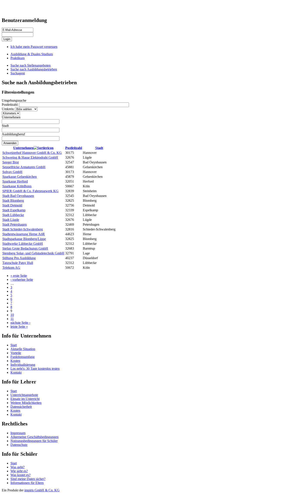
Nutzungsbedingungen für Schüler (34, 441)
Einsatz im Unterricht (25, 399)
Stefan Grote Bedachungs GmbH (25, 248)
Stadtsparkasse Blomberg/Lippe (24, 239)
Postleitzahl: (10, 104)
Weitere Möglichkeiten (26, 403)
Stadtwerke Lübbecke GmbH (22, 243)
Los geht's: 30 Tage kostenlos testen (35, 368)
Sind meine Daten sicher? (27, 479)
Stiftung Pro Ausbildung (19, 258)
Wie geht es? (19, 471)
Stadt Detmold (12, 205)
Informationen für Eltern (27, 483)
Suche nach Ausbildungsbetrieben (33, 69)
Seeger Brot (10, 162)
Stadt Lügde (10, 220)
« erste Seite (18, 275)
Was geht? (17, 467)
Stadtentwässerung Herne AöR (23, 234)
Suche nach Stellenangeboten (30, 65)
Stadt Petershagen (14, 224)
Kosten (15, 361)
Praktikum (17, 58)
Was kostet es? (20, 475)
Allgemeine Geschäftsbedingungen (34, 437)
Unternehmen (11, 117)
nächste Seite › (20, 322)
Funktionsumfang (22, 357)
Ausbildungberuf (13, 134)
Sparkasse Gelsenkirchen (19, 176)
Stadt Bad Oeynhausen (18, 196)
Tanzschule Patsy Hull (17, 263)
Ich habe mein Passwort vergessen (33, 47)
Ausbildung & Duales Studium (31, 54)
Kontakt (16, 372)
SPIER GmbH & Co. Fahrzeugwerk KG (30, 191)
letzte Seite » (19, 326)
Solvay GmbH (12, 172)
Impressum (17, 433)
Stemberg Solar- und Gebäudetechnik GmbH (33, 253)
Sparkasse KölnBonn (17, 186)
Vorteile (15, 353)
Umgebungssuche (14, 100)
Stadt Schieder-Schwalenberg (22, 229)
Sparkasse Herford (15, 181)
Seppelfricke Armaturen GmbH (23, 167)
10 (12, 315)
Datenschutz (18, 445)
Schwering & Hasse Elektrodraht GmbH (30, 157)
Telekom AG (11, 267)
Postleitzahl (73, 148)
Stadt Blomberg (13, 200)
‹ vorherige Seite (21, 279)
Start (13, 345)
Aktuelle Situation (22, 349)
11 (12, 319)
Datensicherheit (21, 406)
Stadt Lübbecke (13, 215)
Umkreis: (8, 109)
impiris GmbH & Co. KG (42, 490)
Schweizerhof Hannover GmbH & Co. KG (32, 153)
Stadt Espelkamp (13, 210)
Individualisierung (22, 364)
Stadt (5, 126)
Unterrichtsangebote (24, 395)
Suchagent (17, 73)
